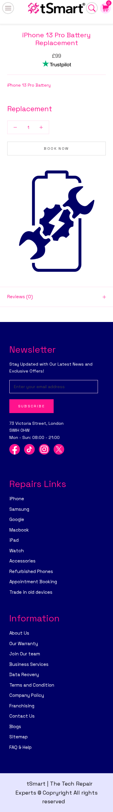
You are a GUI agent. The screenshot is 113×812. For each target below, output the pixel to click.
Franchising (21, 706)
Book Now (56, 148)
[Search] (92, 8)
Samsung (19, 509)
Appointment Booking (33, 581)
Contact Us (22, 716)
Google (16, 519)
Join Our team (24, 654)
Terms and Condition (31, 685)
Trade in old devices (30, 592)
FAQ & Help (20, 747)
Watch (16, 550)
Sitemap (18, 737)
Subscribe (31, 406)
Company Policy (26, 695)
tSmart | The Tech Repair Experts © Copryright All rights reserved (56, 792)
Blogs (15, 726)
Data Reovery (24, 674)
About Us (19, 633)
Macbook (19, 530)
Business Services (29, 664)
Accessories (22, 561)
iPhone (16, 498)
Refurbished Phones (31, 571)
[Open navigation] (8, 8)
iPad (14, 540)
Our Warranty (23, 643)
